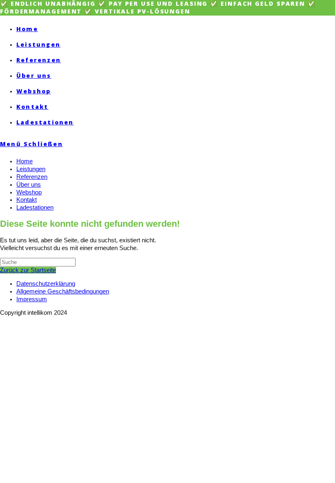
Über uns (28, 184)
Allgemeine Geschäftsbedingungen (62, 291)
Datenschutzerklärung (45, 283)
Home (24, 161)
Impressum (31, 299)
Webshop (29, 192)
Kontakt (26, 199)
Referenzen (31, 177)
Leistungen (30, 169)
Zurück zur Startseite (28, 270)
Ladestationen (35, 207)
